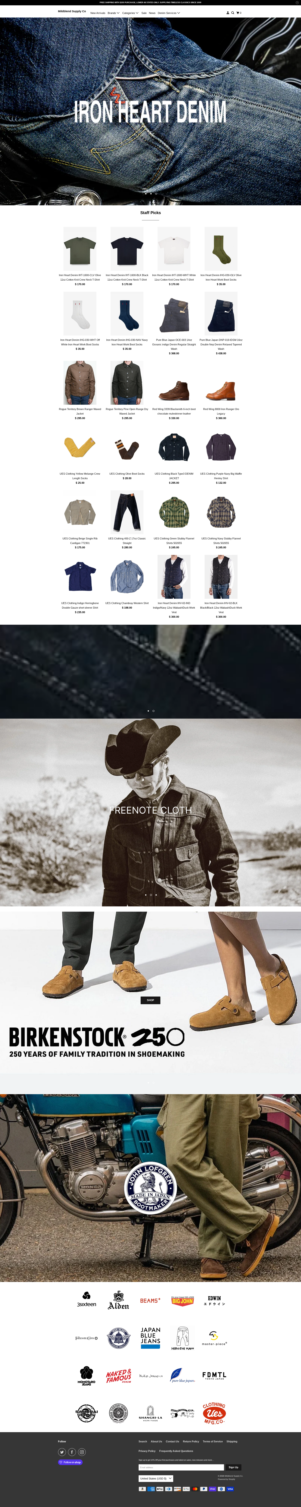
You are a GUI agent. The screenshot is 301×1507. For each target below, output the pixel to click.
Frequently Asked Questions (176, 1451)
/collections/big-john (150, 812)
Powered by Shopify (226, 1479)
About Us (156, 1441)
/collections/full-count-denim (150, 672)
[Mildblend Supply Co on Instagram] (82, 1452)
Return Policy (191, 1441)
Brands (112, 13)
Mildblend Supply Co (72, 11)
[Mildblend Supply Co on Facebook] (72, 1452)
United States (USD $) (153, 1478)
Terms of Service (213, 1441)
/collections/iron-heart (150, 111)
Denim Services (167, 13)
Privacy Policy (147, 1451)
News (152, 13)
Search (143, 1441)
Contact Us (172, 1441)
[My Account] (228, 13)
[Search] (233, 13)
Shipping (232, 1441)
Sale (144, 13)
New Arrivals (97, 13)
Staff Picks (150, 212)
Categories (129, 13)
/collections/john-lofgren (150, 1188)
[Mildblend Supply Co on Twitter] (62, 1452)
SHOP (150, 1000)
